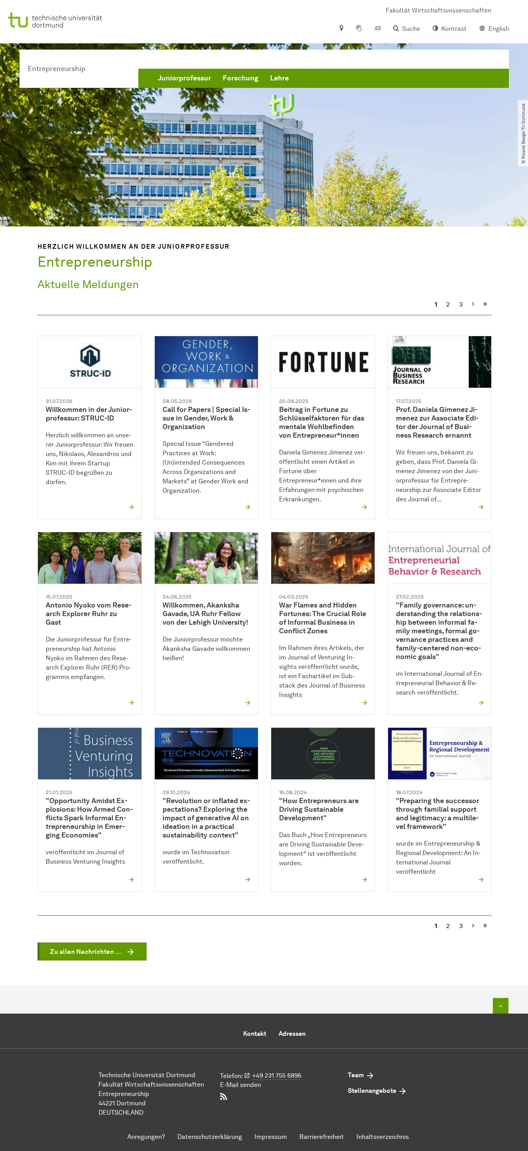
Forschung (240, 78)
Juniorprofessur (184, 78)
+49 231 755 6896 (276, 1075)
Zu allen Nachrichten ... (85, 951)
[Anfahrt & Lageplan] (341, 28)
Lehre (279, 78)
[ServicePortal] (358, 28)
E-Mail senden (240, 1085)
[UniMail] (377, 28)
